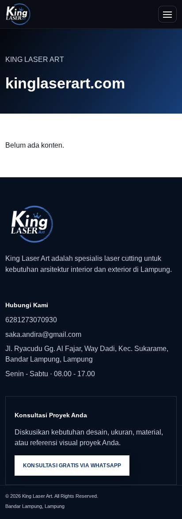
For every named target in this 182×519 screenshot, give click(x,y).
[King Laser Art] (91, 224)
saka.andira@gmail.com (43, 334)
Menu (167, 14)
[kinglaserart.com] (18, 14)
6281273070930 (31, 320)
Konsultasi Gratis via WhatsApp (72, 465)
